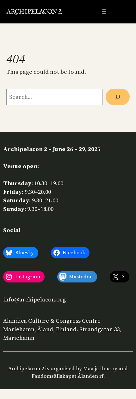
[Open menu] (104, 12)
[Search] (118, 97)
